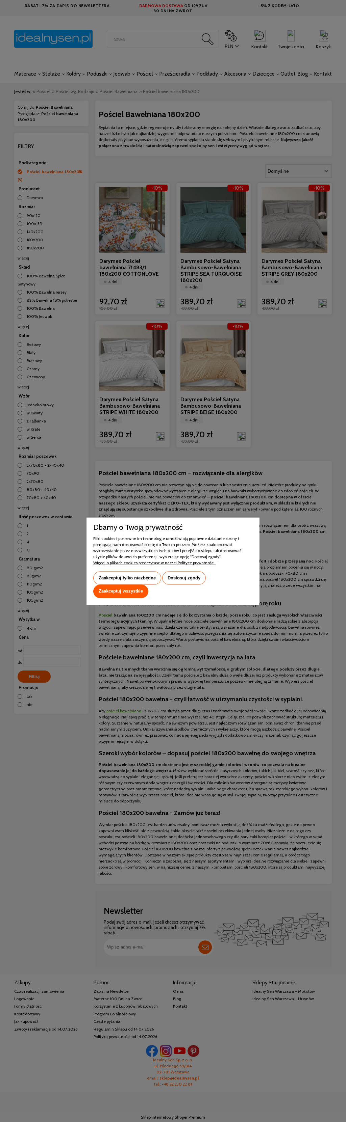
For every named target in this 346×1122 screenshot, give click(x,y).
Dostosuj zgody (184, 577)
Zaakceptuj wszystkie (121, 591)
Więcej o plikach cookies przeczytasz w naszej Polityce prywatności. (154, 562)
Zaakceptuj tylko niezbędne (127, 577)
